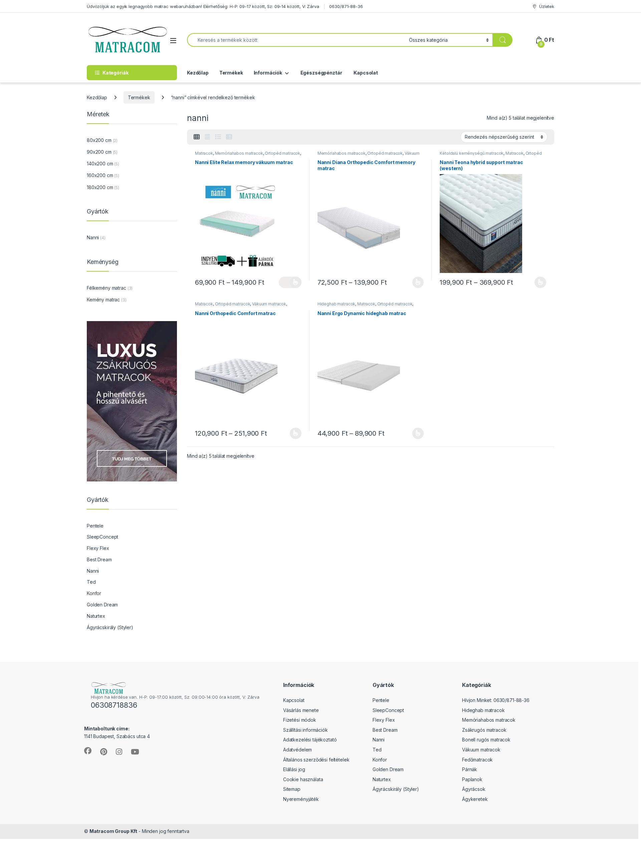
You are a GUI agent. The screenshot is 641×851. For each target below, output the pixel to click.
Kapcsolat (365, 73)
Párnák (469, 769)
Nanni (93, 237)
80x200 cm (99, 140)
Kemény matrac (103, 299)
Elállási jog (294, 769)
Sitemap (291, 789)
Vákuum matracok (269, 303)
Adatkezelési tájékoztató (310, 739)
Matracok (204, 153)
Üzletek (546, 6)
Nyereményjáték (301, 799)
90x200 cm (99, 152)
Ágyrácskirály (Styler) (110, 627)
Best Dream (99, 559)
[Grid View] (197, 137)
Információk (268, 73)
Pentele (95, 526)
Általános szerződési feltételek (316, 759)
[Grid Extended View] (207, 137)
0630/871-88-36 (346, 6)
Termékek (231, 73)
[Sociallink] (87, 750)
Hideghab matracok (336, 303)
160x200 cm (100, 175)
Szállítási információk (305, 730)
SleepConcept (102, 537)
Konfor (94, 593)
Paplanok (472, 779)
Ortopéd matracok (282, 153)
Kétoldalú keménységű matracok (471, 153)
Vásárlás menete (301, 710)
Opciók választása (290, 282)
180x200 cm (100, 187)
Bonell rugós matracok (486, 739)
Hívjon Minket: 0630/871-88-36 (495, 700)
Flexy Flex (98, 548)
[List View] (218, 137)
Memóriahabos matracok (239, 153)
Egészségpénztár (320, 73)
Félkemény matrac (106, 288)
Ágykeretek (475, 799)
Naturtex (96, 616)
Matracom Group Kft (113, 831)
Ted (91, 582)
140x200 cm (100, 163)
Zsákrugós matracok (484, 730)
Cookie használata (303, 779)
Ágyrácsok (473, 789)
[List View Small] (229, 137)
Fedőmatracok (477, 759)
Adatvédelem (297, 749)
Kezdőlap (198, 73)
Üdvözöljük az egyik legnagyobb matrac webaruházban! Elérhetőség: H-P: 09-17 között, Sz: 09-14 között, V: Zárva (203, 6)
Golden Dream (102, 604)
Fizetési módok (299, 720)
